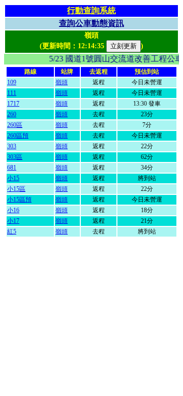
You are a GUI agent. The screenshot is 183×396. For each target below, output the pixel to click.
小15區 (16, 188)
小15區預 (19, 199)
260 (11, 114)
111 (11, 92)
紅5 (11, 231)
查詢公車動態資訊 (91, 23)
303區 (14, 156)
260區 (14, 124)
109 (11, 82)
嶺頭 (61, 82)
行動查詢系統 (91, 10)
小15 (13, 178)
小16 (13, 210)
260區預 (17, 135)
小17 (13, 220)
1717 (13, 103)
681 (11, 167)
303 (11, 146)
